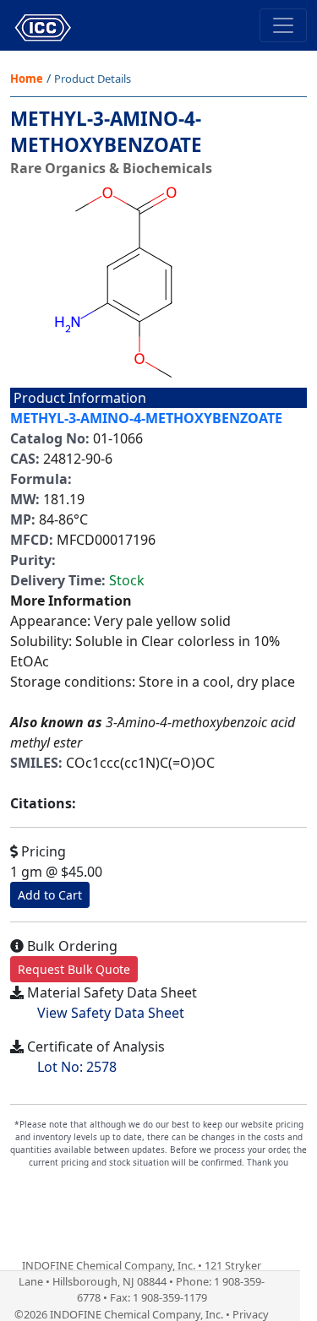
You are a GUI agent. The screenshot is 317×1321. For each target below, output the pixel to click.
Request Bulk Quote (74, 969)
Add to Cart (50, 895)
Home (26, 78)
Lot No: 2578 (77, 1066)
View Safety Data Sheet (110, 1012)
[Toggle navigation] (283, 25)
